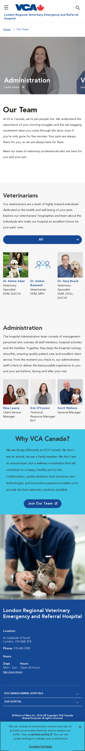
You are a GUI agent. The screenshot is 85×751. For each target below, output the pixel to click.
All (41, 239)
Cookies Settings (40, 746)
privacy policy (42, 734)
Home (7, 29)
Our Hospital (12, 702)
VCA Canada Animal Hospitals (23, 693)
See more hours (12, 672)
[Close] (80, 727)
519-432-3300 (22, 648)
